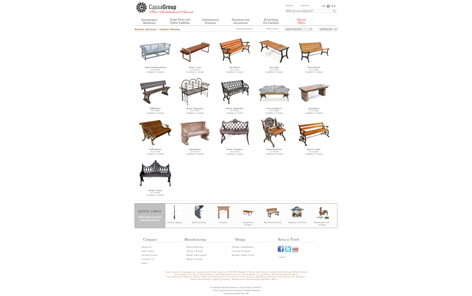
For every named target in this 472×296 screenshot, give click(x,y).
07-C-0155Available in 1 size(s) (234, 151)
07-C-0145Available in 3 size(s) (155, 192)
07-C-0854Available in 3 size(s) (155, 110)
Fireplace (223, 222)
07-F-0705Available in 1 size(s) (195, 110)
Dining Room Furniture (248, 223)
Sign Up (305, 6)
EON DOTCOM (242, 294)
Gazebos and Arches (297, 222)
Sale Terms (147, 251)
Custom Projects (241, 251)
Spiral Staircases (199, 222)
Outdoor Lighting (174, 222)
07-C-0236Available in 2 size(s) (155, 151)
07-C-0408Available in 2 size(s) (274, 110)
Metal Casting (194, 259)
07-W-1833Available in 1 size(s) (155, 69)
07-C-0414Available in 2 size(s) (234, 110)
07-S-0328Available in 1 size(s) (313, 110)
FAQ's (144, 263)
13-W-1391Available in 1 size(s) (195, 69)
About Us (146, 247)
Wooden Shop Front (243, 255)
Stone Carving (195, 251)
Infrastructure (149, 255)
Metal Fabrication (197, 255)
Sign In (289, 6)
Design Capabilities (243, 247)
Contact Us (147, 259)
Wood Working (195, 247)
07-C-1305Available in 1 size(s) (274, 69)
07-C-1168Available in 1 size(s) (313, 69)
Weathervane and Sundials (321, 223)
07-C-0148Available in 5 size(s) (313, 151)
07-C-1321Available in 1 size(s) (234, 69)
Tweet (282, 257)
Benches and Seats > (147, 29)
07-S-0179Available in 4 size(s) (195, 151)
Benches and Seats (272, 222)
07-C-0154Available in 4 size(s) (274, 151)
